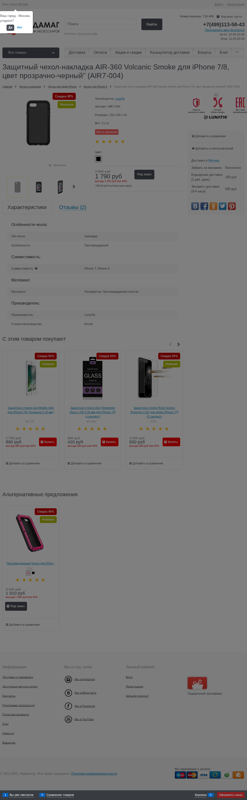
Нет (19, 27)
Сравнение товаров (60, 795)
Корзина (200, 795)
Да (10, 27)
